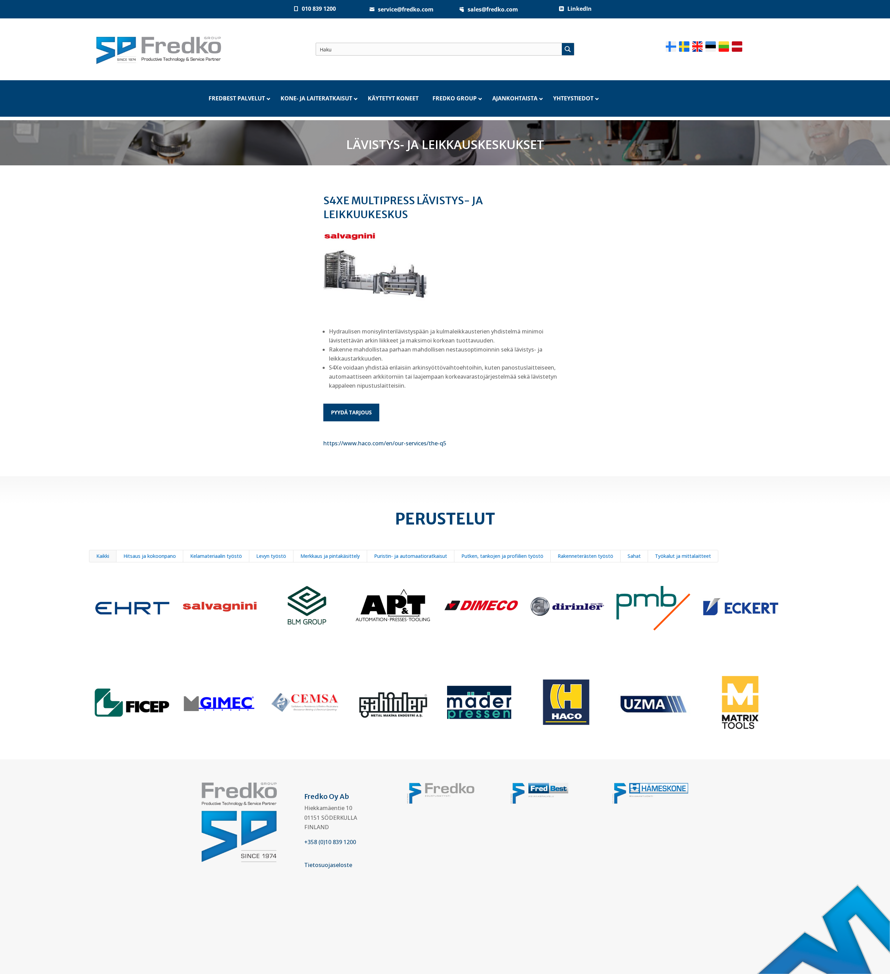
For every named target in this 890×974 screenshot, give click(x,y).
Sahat (634, 556)
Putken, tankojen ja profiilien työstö (502, 556)
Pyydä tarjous (351, 412)
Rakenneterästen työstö (585, 556)
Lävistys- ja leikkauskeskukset (445, 144)
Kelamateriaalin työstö (216, 556)
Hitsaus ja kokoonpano (149, 556)
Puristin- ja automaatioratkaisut (410, 556)
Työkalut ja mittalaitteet (683, 556)
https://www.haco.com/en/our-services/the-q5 (384, 443)
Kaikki (102, 556)
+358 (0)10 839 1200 (330, 842)
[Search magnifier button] (568, 49)
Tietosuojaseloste (328, 865)
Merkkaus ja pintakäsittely (330, 556)
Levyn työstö (271, 556)
